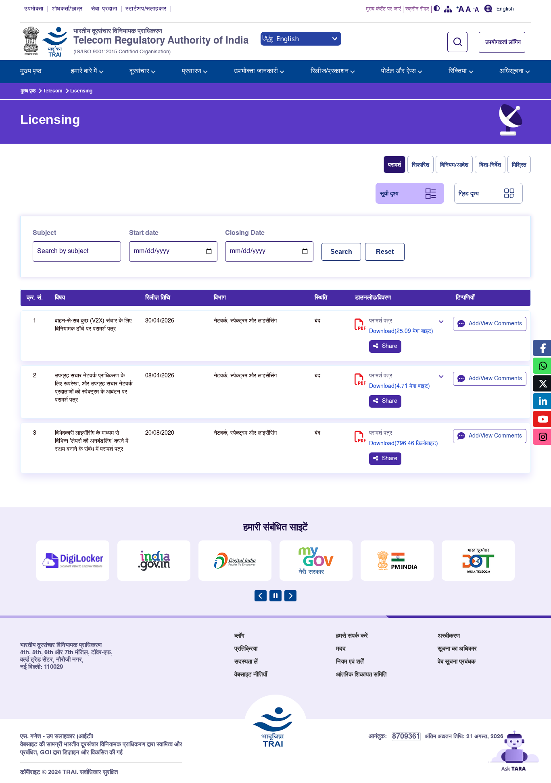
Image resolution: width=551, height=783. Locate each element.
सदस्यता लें (246, 662)
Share (389, 346)
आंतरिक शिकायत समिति (361, 675)
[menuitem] (31, 71)
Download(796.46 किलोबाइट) (403, 443)
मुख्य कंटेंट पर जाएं (383, 9)
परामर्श (394, 164)
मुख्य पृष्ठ (28, 91)
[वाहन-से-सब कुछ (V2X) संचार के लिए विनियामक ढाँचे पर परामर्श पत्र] (441, 322)
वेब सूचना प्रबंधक (457, 662)
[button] (437, 9)
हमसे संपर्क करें (352, 636)
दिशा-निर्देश (490, 164)
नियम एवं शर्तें (349, 662)
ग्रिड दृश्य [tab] (469, 193)
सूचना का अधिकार (457, 649)
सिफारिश (420, 164)
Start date (144, 233)
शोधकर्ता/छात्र (67, 9)
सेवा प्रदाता (104, 9)
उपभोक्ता (34, 9)
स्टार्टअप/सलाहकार (146, 9)
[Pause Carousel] (275, 595)
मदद (341, 649)
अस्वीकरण (449, 636)
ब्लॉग (239, 636)
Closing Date (245, 233)
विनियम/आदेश (454, 164)
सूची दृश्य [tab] (389, 193)
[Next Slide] (290, 595)
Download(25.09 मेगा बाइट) (401, 331)
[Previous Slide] (261, 595)
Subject (44, 233)
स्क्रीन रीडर (417, 9)
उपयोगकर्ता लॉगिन (503, 42)
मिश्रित (519, 164)
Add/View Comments (495, 324)
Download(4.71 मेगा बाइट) (399, 386)
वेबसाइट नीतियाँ (250, 675)
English (505, 9)
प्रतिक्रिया (245, 649)
